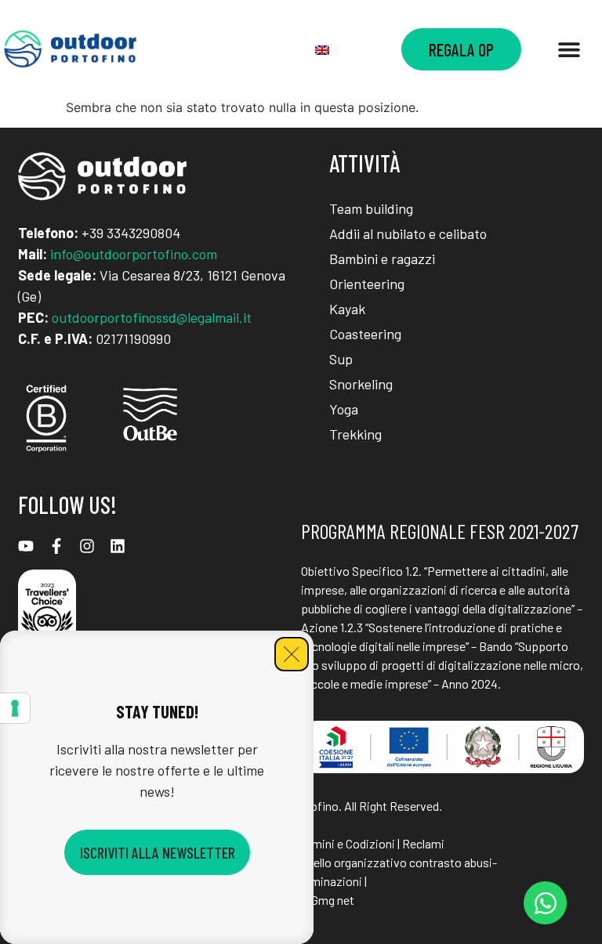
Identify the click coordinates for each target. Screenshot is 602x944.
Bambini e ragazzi (382, 258)
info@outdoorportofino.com (133, 253)
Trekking (355, 434)
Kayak (347, 308)
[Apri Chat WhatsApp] (545, 902)
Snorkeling (361, 383)
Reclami (423, 843)
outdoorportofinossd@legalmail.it (152, 317)
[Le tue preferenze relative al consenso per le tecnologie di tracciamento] (15, 708)
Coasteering (365, 333)
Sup (341, 358)
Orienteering (366, 283)
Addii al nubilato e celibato (408, 233)
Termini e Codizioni (345, 843)
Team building (371, 208)
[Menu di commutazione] (569, 49)
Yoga (343, 409)
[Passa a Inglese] (322, 49)
